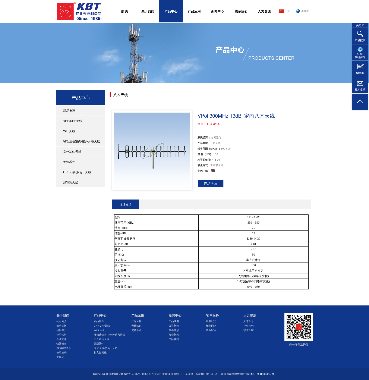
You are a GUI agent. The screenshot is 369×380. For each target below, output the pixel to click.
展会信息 (174, 330)
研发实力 (61, 330)
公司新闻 (174, 325)
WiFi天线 (69, 131)
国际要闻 (174, 339)
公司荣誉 (61, 334)
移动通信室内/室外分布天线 (81, 141)
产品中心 (171, 11)
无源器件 (69, 162)
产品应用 (194, 11)
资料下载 (136, 330)
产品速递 (174, 321)
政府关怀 (61, 325)
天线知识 (136, 325)
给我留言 (211, 330)
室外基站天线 (72, 151)
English (304, 10)
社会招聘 (248, 325)
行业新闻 (174, 334)
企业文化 (61, 339)
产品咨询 (210, 183)
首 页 (124, 11)
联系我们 (241, 11)
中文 (287, 10)
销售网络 (211, 325)
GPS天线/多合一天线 (77, 172)
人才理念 (248, 321)
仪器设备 (61, 343)
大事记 (60, 357)
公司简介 (61, 321)
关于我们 (147, 11)
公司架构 (61, 352)
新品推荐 (69, 110)
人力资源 (264, 11)
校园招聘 (248, 330)
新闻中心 (217, 11)
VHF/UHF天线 (72, 121)
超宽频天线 (70, 182)
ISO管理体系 (63, 348)
